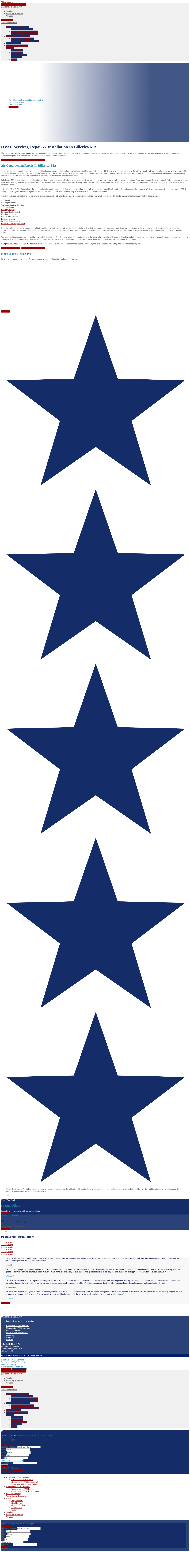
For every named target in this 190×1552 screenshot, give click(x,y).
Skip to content (7, 2)
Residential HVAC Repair (22, 29)
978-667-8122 (7, 20)
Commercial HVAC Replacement (25, 41)
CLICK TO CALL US (10, 248)
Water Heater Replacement (17, 46)
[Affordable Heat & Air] (11, 7)
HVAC (184, 173)
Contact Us (26, 244)
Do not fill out (7, 1463)
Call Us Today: (13, 4)
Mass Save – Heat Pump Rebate (24, 34)
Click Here (5, 1213)
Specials (9, 11)
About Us (10, 48)
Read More (5, 1303)
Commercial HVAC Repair (22, 39)
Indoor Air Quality (13, 43)
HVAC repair (170, 153)
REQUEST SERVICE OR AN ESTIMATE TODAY (23, 160)
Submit (4, 1466)
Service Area (16, 57)
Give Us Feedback (19, 55)
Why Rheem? (17, 50)
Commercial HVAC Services (18, 36)
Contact (9, 16)
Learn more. (74, 259)
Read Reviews (17, 53)
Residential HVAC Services (17, 27)
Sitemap (9, 1339)
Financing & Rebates (14, 13)
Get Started (5, 311)
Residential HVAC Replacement (24, 32)
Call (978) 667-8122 (9, 244)
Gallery (14, 59)
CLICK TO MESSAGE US (33, 248)
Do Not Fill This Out (9, 1468)
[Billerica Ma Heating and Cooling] (16, 153)
